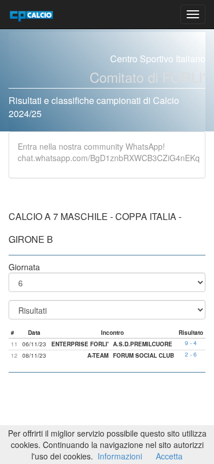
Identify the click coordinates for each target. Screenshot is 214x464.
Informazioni (120, 456)
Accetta (169, 456)
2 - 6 (191, 354)
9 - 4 (191, 343)
